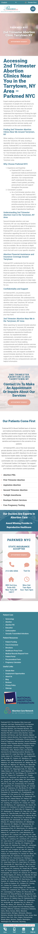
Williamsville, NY (18, 760)
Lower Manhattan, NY (26, 832)
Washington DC (6, 921)
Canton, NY (25, 890)
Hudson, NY (5, 853)
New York (10, 917)
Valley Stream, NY (7, 771)
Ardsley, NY (22, 900)
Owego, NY (25, 800)
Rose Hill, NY (5, 790)
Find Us (32, 932)
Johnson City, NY (9, 847)
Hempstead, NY (28, 856)
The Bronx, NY (18, 756)
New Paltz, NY (27, 813)
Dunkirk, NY (5, 881)
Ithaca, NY (30, 847)
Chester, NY (31, 887)
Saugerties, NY (9, 786)
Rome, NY (13, 790)
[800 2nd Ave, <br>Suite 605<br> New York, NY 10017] (11, 579)
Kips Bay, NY (19, 843)
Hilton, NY (32, 853)
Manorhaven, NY (22, 828)
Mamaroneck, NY (17, 830)
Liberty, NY (23, 837)
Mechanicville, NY (28, 824)
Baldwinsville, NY (30, 898)
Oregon (20, 917)
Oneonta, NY (17, 803)
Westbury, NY (5, 762)
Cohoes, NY (16, 885)
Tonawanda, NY (21, 775)
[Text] (14, 929)
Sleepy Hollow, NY (25, 781)
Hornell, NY (25, 853)
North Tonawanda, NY (27, 807)
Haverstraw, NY (18, 858)
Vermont (13, 919)
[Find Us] (32, 929)
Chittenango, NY (6, 887)
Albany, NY (12, 904)
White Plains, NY (30, 760)
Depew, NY (25, 881)
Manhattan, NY (6, 830)
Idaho (3, 911)
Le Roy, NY (4, 839)
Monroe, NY (28, 820)
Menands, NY (8, 824)
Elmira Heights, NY (10, 875)
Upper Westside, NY (27, 771)
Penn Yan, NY (5, 798)
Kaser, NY (24, 845)
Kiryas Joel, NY (9, 843)
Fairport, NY (17, 873)
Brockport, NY (5, 894)
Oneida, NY (26, 803)
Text (14, 932)
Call (5, 932)
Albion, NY (4, 904)
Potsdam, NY (5, 794)
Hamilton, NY (23, 860)
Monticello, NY (30, 817)
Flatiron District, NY (14, 870)
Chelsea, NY (5, 890)
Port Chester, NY (6, 796)
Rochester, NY (5, 792)
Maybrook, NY (6, 826)
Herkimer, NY (18, 856)
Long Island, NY (6, 754)
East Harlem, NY (16, 879)
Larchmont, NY (24, 839)
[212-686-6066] (11, 564)
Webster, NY (15, 764)
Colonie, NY (8, 885)
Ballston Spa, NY (18, 898)
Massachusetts (6, 913)
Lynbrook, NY (13, 832)
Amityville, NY (8, 902)
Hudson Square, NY (14, 851)
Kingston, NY (28, 843)
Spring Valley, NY (20, 779)
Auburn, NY (14, 900)
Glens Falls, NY (20, 864)
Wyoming (22, 921)
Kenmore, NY (16, 845)
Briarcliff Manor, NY (17, 894)
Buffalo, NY (20, 892)
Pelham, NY (28, 798)
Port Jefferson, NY (27, 794)
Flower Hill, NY (27, 868)
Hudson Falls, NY (28, 851)
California (10, 909)
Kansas (12, 911)
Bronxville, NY (29, 892)
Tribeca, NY (11, 775)
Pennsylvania (27, 917)
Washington (26, 919)
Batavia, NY (8, 898)
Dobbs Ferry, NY (15, 881)
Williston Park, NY (7, 760)
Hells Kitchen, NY (6, 858)
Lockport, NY (17, 834)
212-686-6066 (11, 571)
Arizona (3, 909)
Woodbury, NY (27, 758)
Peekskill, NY (5, 800)
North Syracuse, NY (7, 809)
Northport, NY (14, 807)
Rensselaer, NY (16, 792)
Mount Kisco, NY (19, 817)
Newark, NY (18, 811)
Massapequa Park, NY (8, 828)
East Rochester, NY (29, 877)
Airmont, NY (21, 904)
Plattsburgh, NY (30, 796)
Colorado (17, 909)
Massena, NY (28, 826)
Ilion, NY (24, 849)
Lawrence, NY (14, 839)
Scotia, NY (10, 784)
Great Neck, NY (24, 862)
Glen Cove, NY (30, 864)
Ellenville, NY (29, 875)
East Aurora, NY (27, 879)
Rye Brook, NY (23, 788)
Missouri (29, 913)
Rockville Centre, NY (24, 790)
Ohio (15, 917)
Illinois (8, 911)
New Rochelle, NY (15, 813)
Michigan (15, 913)
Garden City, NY (24, 866)
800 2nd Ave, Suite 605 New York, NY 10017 (11, 588)
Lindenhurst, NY (13, 837)
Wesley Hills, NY (31, 762)
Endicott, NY (26, 873)
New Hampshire (19, 915)
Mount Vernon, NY (7, 817)
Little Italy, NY (27, 834)
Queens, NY (31, 754)
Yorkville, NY (8, 758)
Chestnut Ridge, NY (19, 887)
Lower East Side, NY (19, 754)
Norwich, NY (5, 807)
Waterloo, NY (19, 767)
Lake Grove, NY (9, 841)
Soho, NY (15, 781)
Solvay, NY (7, 781)
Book (23, 932)
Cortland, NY (24, 883)
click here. (11, 724)
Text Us (27, 571)
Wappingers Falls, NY (20, 769)
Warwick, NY (8, 769)
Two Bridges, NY (20, 773)
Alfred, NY (29, 902)
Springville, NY (9, 779)
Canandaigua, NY (10, 892)
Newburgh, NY (9, 811)
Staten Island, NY (7, 756)
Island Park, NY (6, 849)
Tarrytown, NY (14, 777)
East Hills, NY (5, 879)
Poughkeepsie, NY (28, 792)
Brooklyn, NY (29, 752)
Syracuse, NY (24, 777)
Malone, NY (5, 832)
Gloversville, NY (9, 864)
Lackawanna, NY (20, 841)
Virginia (19, 919)
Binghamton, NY (30, 894)
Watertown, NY (9, 767)
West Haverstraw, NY (18, 762)
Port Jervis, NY (15, 794)
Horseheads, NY (15, 853)
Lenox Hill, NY (32, 837)
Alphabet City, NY (20, 902)
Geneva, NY (5, 866)
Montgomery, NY (6, 820)
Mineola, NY (5, 822)
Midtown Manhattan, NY (18, 822)
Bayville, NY (14, 896)
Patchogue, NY (15, 800)
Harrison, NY (14, 860)
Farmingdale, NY (6, 873)
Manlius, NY (32, 828)
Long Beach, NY (6, 834)
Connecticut (25, 909)
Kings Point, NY (6, 845)
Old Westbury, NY (10, 805)
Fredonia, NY (17, 868)
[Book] (23, 929)
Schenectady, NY (21, 784)
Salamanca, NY (13, 788)
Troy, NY (4, 775)
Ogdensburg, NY (22, 805)
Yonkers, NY (17, 758)
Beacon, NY (5, 896)
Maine (18, 911)
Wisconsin (15, 921)
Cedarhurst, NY (15, 890)
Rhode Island (5, 919)
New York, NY (28, 811)
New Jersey (29, 915)
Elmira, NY (20, 875)
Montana (4, 915)
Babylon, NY (5, 900)
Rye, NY (32, 788)
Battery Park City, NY (25, 896)
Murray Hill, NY (31, 815)
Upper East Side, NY (8, 773)
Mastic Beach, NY (17, 826)
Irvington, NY (16, 849)
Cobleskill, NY (25, 885)
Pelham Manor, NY (17, 798)
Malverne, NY (28, 830)
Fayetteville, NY (26, 870)
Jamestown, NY (21, 847)
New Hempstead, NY (19, 815)
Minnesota (22, 913)
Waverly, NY (24, 764)
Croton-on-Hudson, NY (11, 883)
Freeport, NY (8, 868)
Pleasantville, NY (18, 796)
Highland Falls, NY (7, 856)
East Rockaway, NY (15, 877)
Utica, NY (17, 771)
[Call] (5, 929)
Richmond (29, 904)
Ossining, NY (8, 803)
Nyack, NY (32, 805)
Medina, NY (17, 824)
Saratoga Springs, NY (22, 786)
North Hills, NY (20, 809)
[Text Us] (26, 564)
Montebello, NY (18, 820)
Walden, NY (32, 769)
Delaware (32, 909)
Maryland (24, 911)
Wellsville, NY (5, 764)
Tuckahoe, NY (32, 773)
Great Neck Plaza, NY (11, 862)
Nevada (10, 915)
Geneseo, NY (14, 866)
